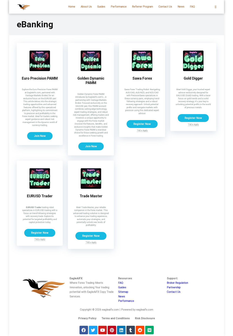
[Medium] (149, 330)
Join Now (40, 136)
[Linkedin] (121, 330)
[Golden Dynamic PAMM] (91, 70)
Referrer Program (142, 6)
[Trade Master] (91, 187)
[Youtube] (102, 330)
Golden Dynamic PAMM (90, 80)
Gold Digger (193, 78)
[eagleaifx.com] (24, 5)
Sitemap (123, 291)
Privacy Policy (87, 318)
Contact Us (165, 6)
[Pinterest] (112, 330)
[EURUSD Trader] (40, 187)
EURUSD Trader (40, 196)
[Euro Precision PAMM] (40, 70)
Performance (119, 6)
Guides (101, 6)
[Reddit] (140, 330)
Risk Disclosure (145, 318)
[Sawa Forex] (142, 70)
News (181, 6)
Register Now (142, 124)
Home (71, 6)
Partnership (174, 287)
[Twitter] (93, 330)
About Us (86, 6)
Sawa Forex (142, 78)
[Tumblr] (130, 330)
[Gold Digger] (193, 70)
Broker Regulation (177, 282)
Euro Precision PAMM (40, 78)
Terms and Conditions (115, 318)
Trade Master (91, 196)
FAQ (192, 6)
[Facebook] (83, 330)
